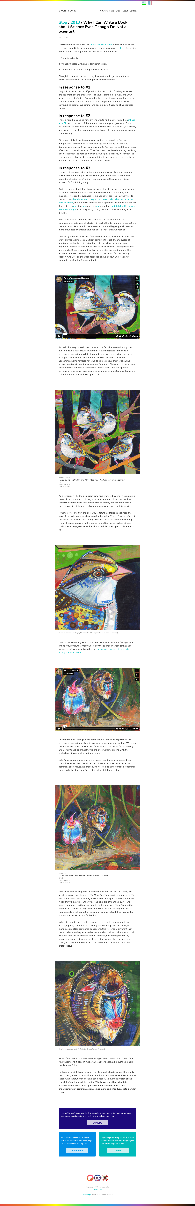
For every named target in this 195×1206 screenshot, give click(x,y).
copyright (86, 1194)
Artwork (104, 10)
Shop (111, 10)
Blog (118, 10)
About (125, 10)
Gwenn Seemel (68, 10)
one (75, 206)
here (122, 48)
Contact (133, 10)
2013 (75, 22)
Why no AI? (97, 1189)
